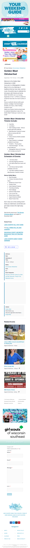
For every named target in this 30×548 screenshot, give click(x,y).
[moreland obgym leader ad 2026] (15, 19)
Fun (19, 274)
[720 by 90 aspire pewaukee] (15, 23)
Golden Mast (8, 309)
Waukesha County (10, 278)
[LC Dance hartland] (15, 415)
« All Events (7, 64)
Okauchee (12, 276)
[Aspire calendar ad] (15, 54)
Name (9, 452)
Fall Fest (12, 274)
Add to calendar (11, 247)
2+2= (8, 486)
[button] (8, 36)
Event (8, 274)
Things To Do (18, 276)
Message (9, 467)
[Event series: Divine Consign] (19, 368)
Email (9, 460)
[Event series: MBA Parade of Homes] (18, 391)
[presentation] (14, 332)
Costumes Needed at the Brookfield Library (22, 401)
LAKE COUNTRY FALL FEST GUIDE (13, 225)
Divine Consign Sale (9, 366)
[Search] (28, 31)
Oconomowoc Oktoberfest (11, 266)
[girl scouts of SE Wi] (15, 431)
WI (6, 274)
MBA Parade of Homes (9, 389)
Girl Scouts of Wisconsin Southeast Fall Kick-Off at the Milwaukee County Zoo (9, 401)
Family (16, 274)
